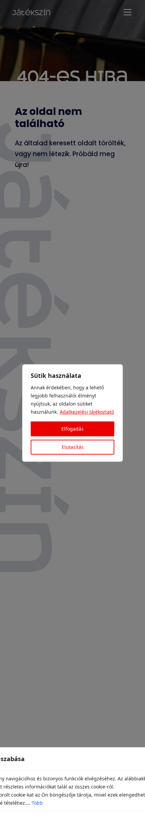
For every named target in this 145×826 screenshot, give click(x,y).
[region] (72, 413)
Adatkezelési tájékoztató (87, 412)
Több (37, 803)
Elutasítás (73, 447)
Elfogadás (72, 429)
